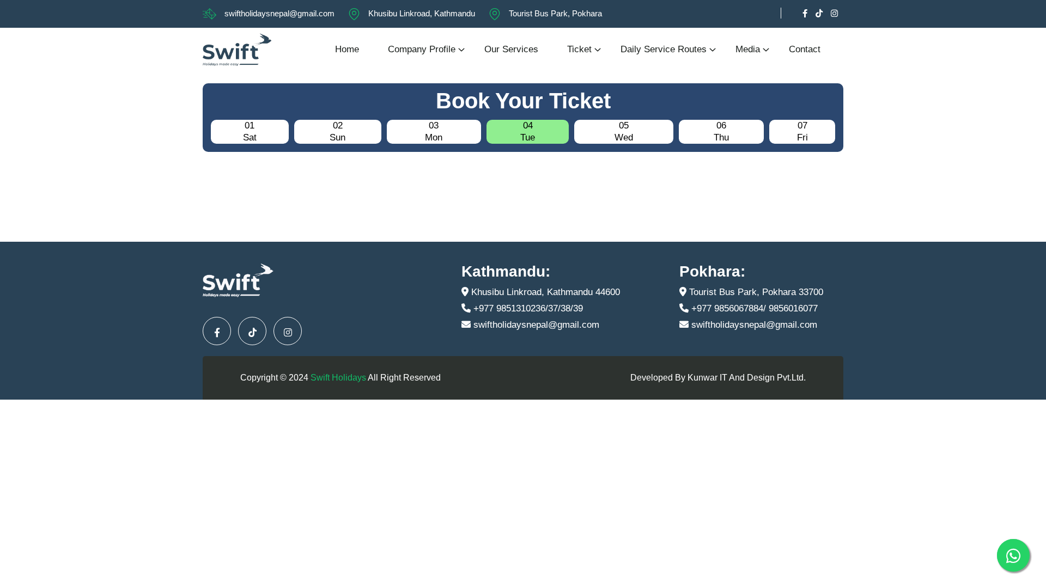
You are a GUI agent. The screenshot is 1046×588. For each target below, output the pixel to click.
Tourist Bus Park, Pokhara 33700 (754, 292)
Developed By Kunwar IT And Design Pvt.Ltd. (718, 377)
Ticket (579, 49)
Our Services (511, 49)
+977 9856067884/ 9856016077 (753, 308)
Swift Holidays (338, 377)
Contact (804, 49)
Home (347, 49)
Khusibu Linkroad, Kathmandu (421, 13)
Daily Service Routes (664, 49)
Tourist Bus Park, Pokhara (555, 13)
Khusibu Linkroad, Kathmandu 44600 (544, 292)
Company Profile (421, 49)
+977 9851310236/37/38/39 (527, 308)
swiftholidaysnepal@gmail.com (279, 13)
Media (747, 49)
